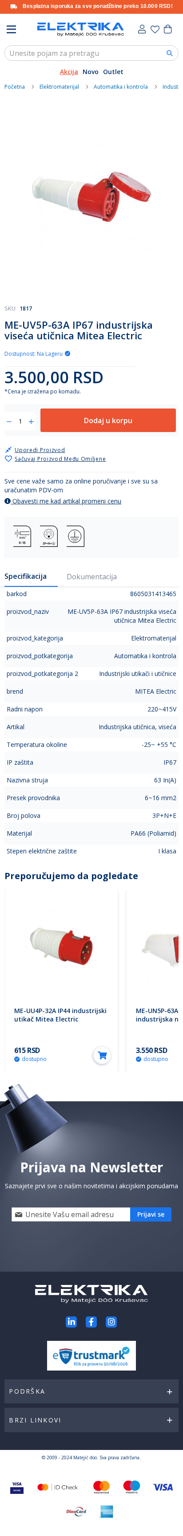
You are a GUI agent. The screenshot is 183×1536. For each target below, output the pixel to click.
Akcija (69, 71)
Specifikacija (25, 576)
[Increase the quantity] (31, 421)
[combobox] (91, 53)
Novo (91, 71)
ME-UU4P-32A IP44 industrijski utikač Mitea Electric (60, 1014)
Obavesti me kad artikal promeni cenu (66, 501)
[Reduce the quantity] (9, 421)
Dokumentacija (92, 576)
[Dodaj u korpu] (102, 1055)
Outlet (113, 71)
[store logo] (80, 29)
